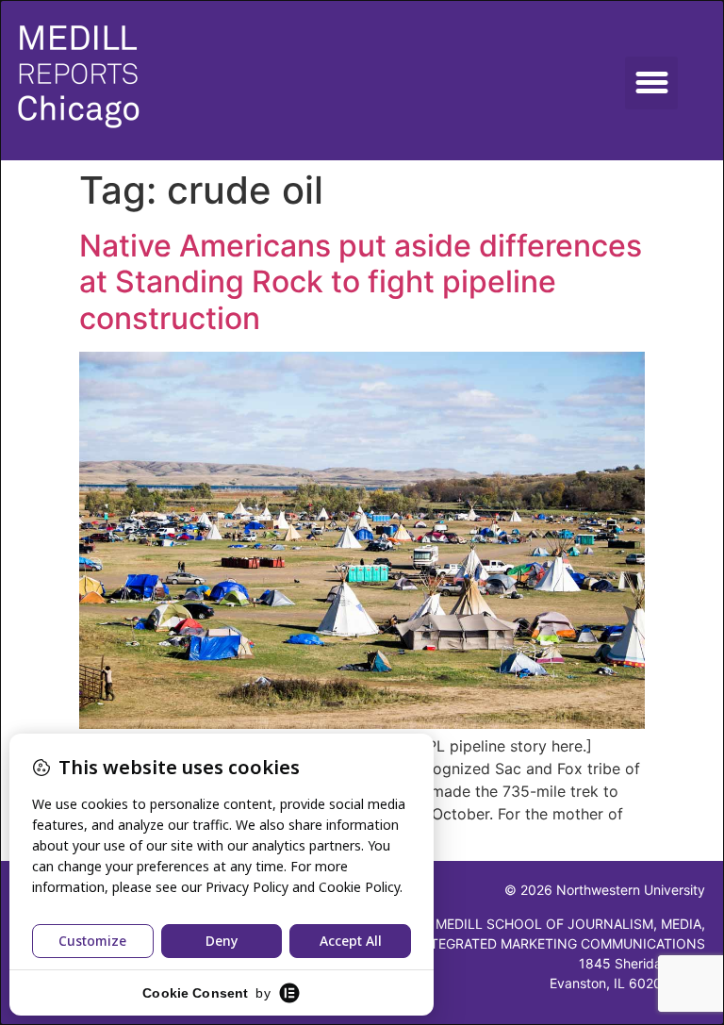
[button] (651, 83)
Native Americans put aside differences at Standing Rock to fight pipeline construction (360, 282)
